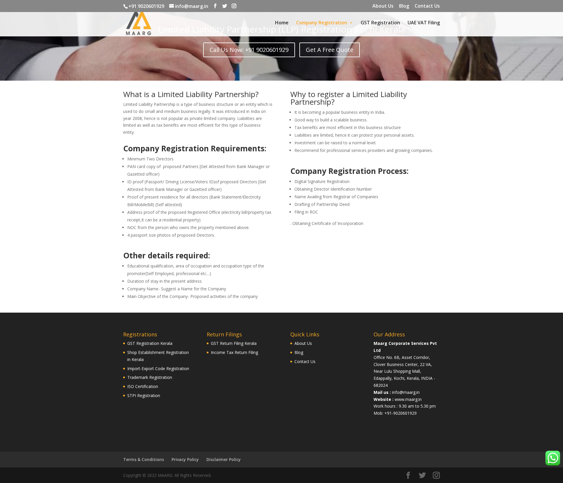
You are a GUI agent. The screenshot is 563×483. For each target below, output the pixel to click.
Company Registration (321, 23)
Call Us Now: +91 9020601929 (249, 50)
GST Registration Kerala (149, 343)
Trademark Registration (149, 377)
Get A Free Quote (329, 50)
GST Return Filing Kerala (234, 343)
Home (282, 23)
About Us (383, 6)
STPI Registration (143, 395)
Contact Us (427, 6)
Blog (404, 6)
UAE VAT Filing (424, 23)
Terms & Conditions (143, 459)
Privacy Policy (185, 459)
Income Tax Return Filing (234, 352)
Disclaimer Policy (223, 459)
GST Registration (380, 23)
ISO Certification (142, 386)
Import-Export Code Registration (158, 368)
